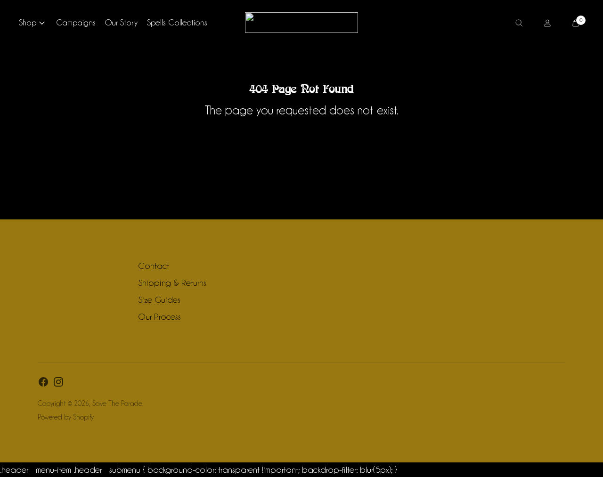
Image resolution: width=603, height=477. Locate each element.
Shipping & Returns (172, 282)
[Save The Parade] (301, 22)
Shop (27, 22)
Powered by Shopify (66, 417)
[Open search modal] (519, 22)
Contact (153, 265)
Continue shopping (301, 136)
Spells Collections (177, 22)
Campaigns (76, 22)
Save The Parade (117, 403)
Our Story (121, 22)
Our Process (159, 316)
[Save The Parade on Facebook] (43, 384)
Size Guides (159, 299)
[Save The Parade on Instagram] (58, 384)
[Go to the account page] (547, 22)
